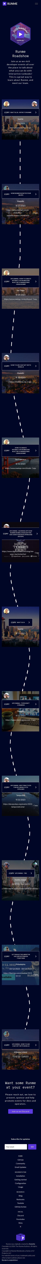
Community (20, 1163)
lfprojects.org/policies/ (10, 1260)
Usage (20, 1187)
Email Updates (20, 1167)
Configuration (20, 1183)
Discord (20, 1215)
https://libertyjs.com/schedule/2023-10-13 (18, 974)
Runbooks (20, 1199)
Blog (20, 1196)
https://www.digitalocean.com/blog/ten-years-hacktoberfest (18, 552)
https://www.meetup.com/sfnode (18, 468)
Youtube (20, 1203)
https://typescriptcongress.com (18, 720)
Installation (20, 1176)
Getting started (20, 1179)
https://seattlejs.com (18, 128)
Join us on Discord (20, 1111)
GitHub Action (20, 1207)
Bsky (21, 1223)
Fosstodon (20, 1219)
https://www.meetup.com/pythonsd (18, 299)
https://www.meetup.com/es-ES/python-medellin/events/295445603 (17, 213)
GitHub (21, 1160)
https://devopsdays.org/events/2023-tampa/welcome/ (18, 805)
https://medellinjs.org (18, 382)
